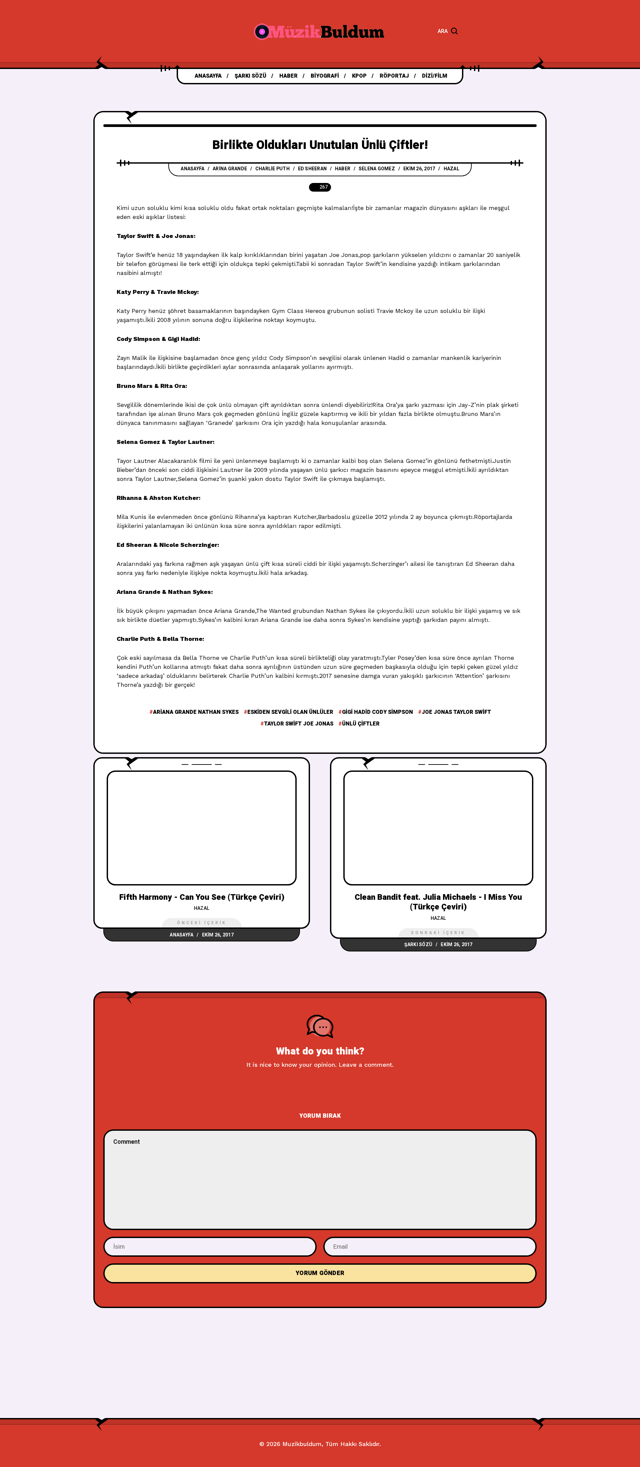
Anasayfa (192, 168)
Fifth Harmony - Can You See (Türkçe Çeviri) (201, 897)
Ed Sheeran (312, 168)
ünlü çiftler (361, 724)
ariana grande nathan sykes (196, 712)
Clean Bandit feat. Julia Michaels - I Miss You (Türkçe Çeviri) (438, 902)
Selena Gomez (377, 168)
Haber (342, 168)
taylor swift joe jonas (298, 724)
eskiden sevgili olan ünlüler (290, 712)
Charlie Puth (272, 168)
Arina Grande (230, 168)
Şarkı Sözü (418, 944)
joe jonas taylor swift (456, 712)
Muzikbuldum (302, 1443)
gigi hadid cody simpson (377, 712)
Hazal (451, 168)
